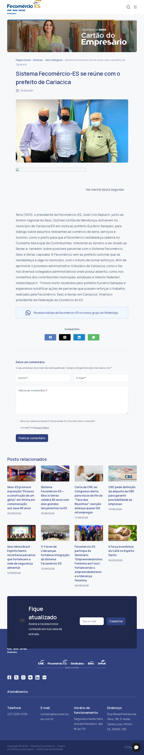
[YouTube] (30, 677)
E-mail (81, 378)
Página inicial (23, 60)
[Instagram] (23, 677)
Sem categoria (53, 60)
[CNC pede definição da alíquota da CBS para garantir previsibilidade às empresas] (122, 473)
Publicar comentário (32, 438)
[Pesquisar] (128, 7)
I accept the (34, 427)
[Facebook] (50, 337)
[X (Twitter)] (65, 337)
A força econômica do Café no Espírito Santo (121, 551)
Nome (23, 378)
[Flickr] (44, 677)
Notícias (38, 60)
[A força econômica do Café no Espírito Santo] (122, 533)
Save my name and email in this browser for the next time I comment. (57, 421)
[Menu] (135, 7)
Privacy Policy (41, 427)
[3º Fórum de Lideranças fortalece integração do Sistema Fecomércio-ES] (55, 533)
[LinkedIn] (79, 337)
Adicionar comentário (32, 390)
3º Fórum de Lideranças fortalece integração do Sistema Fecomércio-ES (55, 555)
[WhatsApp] (93, 337)
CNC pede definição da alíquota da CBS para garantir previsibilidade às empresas (121, 495)
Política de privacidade (50, 749)
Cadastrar (116, 621)
